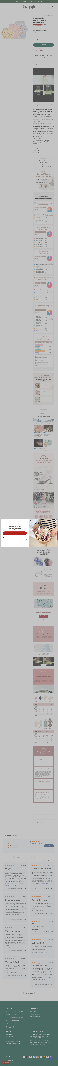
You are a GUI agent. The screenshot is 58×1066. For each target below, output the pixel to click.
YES (15, 533)
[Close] (55, 520)
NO (15, 539)
